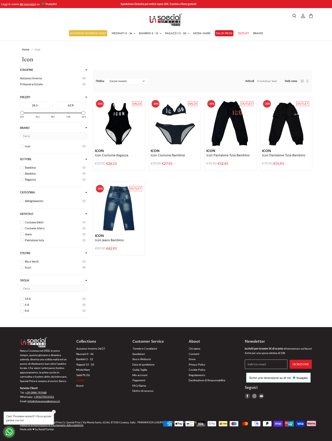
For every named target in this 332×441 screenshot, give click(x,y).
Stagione (26, 69)
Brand (258, 33)
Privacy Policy (197, 364)
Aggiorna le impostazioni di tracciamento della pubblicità (51, 425)
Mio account (140, 375)
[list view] (307, 81)
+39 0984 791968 (35, 392)
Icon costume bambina (168, 155)
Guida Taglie (139, 369)
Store (192, 359)
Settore (26, 159)
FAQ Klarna (139, 385)
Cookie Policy (197, 369)
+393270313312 (44, 396)
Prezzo (25, 97)
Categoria (27, 192)
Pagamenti (138, 380)
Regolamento (197, 375)
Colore (25, 253)
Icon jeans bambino (109, 240)
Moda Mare (202, 33)
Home (25, 49)
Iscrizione (300, 364)
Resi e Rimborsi (141, 359)
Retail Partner (46, 429)
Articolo (26, 214)
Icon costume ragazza (111, 155)
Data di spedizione (143, 364)
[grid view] (302, 81)
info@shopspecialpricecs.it (43, 401)
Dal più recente (118, 81)
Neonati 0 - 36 (122, 33)
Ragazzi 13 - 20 (176, 33)
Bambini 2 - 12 (149, 33)
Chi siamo (194, 348)
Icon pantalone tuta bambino (228, 155)
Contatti (194, 354)
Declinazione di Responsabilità (207, 380)
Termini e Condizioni (144, 348)
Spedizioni (138, 354)
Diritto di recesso (143, 390)
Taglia (24, 280)
